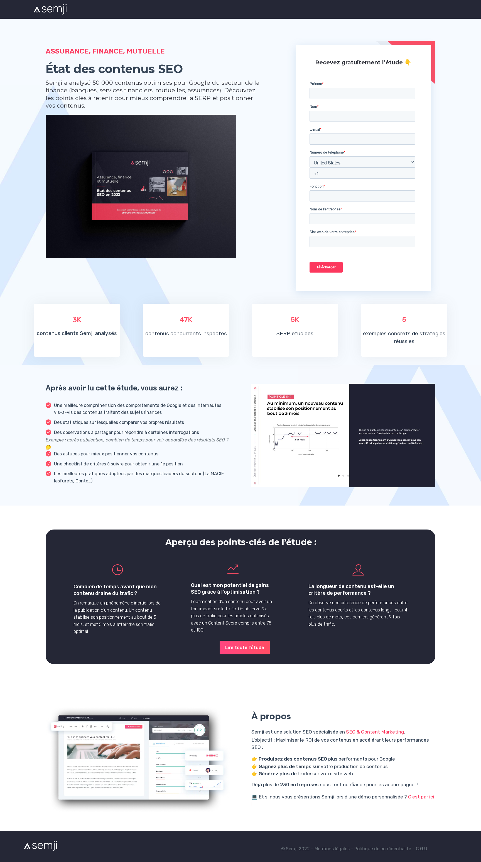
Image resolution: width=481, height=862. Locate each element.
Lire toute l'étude (244, 647)
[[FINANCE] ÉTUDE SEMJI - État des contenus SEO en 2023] (343, 485)
